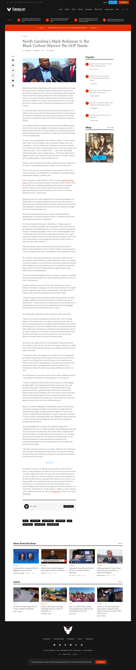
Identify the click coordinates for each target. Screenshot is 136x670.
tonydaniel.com (56, 492)
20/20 (25, 521)
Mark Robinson (27, 524)
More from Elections (24, 543)
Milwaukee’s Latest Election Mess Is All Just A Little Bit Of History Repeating (81, 570)
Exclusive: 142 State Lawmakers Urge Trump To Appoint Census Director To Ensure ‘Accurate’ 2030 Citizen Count (109, 610)
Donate (114, 2)
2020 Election (35, 521)
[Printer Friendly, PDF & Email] (13, 85)
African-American (48, 521)
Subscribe (124, 2)
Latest (16, 581)
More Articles (68, 506)
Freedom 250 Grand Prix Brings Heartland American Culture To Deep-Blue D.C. (52, 609)
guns (69, 521)
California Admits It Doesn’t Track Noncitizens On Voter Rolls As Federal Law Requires (109, 570)
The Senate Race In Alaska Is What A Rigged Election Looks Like (25, 569)
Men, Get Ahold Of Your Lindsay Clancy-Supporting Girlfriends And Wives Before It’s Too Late (81, 609)
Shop (88, 127)
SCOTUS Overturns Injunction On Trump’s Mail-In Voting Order (25, 608)
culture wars (60, 521)
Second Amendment (52, 524)
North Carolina (40, 524)
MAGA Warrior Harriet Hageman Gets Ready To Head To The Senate (52, 569)
